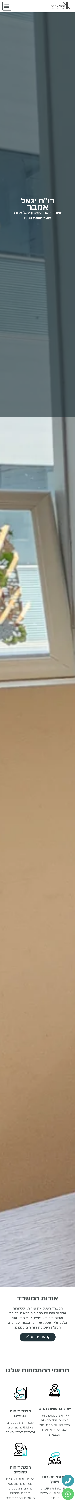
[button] (6, 6)
